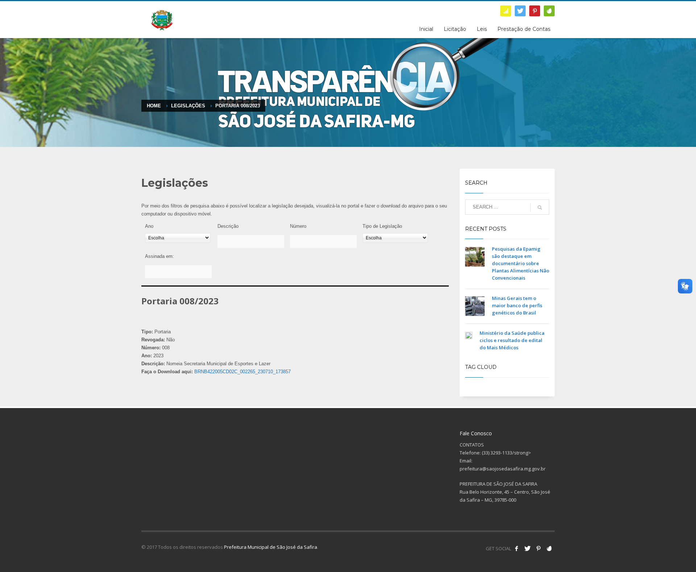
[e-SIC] (505, 10)
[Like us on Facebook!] (516, 548)
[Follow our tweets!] (527, 548)
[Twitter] (520, 10)
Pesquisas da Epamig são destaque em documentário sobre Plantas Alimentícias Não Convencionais (520, 263)
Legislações (188, 105)
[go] (539, 207)
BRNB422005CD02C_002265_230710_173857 (242, 371)
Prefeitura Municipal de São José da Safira (270, 547)
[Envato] (549, 10)
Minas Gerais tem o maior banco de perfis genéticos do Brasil (517, 305)
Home (154, 105)
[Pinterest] (534, 10)
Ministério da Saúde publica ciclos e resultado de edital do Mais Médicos (512, 340)
